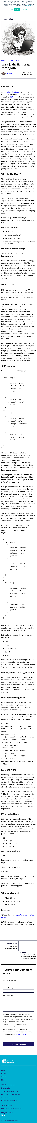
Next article (22, 952)
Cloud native (7, 61)
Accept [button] (17, 9)
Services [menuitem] (4, 1077)
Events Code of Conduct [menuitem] (9, 1101)
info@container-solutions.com (12, 1108)
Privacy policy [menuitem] (5, 1088)
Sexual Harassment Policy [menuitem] (9, 1091)
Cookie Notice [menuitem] (5, 1097)
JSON (11, 97)
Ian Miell (9, 73)
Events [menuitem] (3, 1074)
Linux (16, 61)
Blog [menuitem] (2, 1080)
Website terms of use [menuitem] (8, 1085)
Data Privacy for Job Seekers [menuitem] (10, 1094)
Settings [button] (11, 9)
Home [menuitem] (3, 1070)
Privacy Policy (29, 5)
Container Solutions (11, 92)
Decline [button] (25, 9)
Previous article (12, 943)
